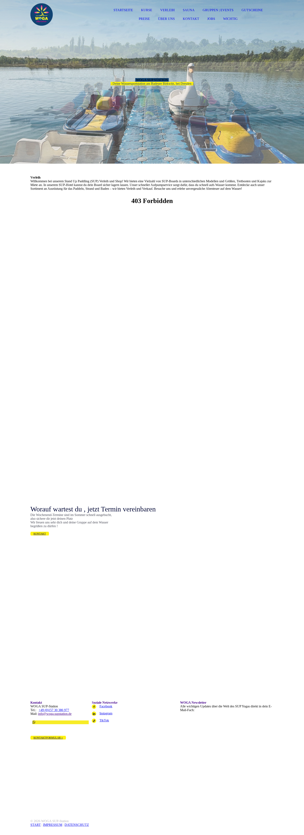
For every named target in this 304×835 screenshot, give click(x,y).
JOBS (211, 19)
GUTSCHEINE (252, 10)
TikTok (104, 720)
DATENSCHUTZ (77, 825)
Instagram (105, 713)
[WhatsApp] (33, 722)
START (35, 825)
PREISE (144, 19)
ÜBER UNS (166, 19)
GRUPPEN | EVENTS (218, 10)
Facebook (105, 706)
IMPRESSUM (52, 825)
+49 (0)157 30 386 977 (54, 710)
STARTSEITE (123, 10)
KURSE (146, 10)
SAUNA (189, 10)
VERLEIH (167, 10)
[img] (66, 14)
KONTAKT (191, 19)
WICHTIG (230, 19)
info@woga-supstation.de (55, 713)
